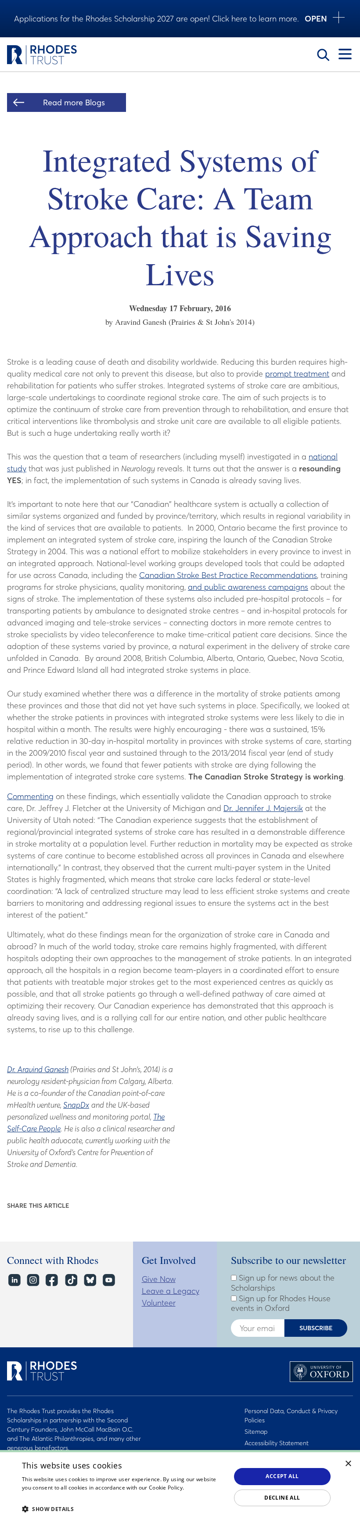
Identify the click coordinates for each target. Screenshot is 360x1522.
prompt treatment (297, 374)
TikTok (70, 1280)
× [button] (348, 1463)
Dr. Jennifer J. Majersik (263, 808)
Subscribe (316, 1328)
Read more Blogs (74, 102)
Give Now (159, 1279)
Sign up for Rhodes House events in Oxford (281, 1304)
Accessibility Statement (277, 1443)
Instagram (33, 1280)
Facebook (51, 1280)
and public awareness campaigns (248, 587)
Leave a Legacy (170, 1291)
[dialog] (180, 1486)
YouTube (108, 1280)
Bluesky (89, 1280)
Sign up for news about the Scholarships (283, 1283)
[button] (123, 1509)
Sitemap (256, 1432)
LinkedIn (14, 1280)
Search (323, 55)
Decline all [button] (282, 1497)
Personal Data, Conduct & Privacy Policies (291, 1415)
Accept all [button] (282, 1476)
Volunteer (159, 1303)
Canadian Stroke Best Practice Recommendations (228, 575)
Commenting (30, 796)
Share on (82, 1205)
